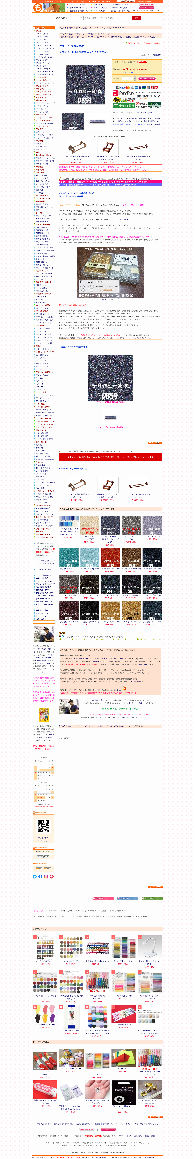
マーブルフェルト (43, 54)
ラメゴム (39, 378)
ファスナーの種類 (43, 328)
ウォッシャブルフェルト (45, 45)
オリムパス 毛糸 (42, 184)
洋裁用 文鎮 (40, 302)
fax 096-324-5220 (102, 1157)
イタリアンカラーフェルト (45, 57)
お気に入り (98, 5)
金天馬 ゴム (40, 389)
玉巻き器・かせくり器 (44, 207)
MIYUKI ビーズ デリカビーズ (98, 34)
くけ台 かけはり (42, 288)
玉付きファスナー (43, 331)
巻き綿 (50, 497)
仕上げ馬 (39, 299)
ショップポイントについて (45, 581)
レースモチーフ (42, 222)
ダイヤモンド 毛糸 (43, 187)
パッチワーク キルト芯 (44, 511)
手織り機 (46, 204)
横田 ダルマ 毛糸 (42, 181)
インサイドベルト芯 (43, 323)
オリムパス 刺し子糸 (44, 274)
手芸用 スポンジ (42, 500)
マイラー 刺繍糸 (42, 245)
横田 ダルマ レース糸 (44, 219)
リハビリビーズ (42, 112)
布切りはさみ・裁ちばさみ (45, 317)
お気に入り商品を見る (144, 113)
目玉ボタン (40, 149)
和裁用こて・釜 (42, 291)
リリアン (48, 366)
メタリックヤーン (43, 369)
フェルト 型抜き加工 (44, 69)
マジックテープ (42, 660)
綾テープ (39, 366)
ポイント (153, 11)
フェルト (49, 655)
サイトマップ (41, 616)
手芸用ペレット (42, 144)
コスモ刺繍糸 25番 (43, 239)
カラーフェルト (42, 42)
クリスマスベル (49, 158)
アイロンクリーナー (43, 398)
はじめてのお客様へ (77, 5)
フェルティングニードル (45, 83)
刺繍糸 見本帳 (41, 253)
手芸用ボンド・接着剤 (44, 135)
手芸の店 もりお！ (66, 34)
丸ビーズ (39, 103)
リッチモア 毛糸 (42, 178)
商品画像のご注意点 (43, 587)
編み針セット (41, 210)
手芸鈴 (38, 158)
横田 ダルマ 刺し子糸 (44, 276)
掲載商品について (43, 590)
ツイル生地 (40, 477)
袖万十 (43, 297)
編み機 (38, 204)
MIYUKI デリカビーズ (110, 299)
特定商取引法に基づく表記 (120, 11)
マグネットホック (43, 349)
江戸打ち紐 (40, 358)
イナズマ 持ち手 (42, 520)
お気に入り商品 (42, 578)
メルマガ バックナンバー (44, 613)
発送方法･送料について (79, 11)
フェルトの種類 (42, 37)
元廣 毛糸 (39, 190)
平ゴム (38, 375)
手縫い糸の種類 (42, 436)
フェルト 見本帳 (42, 34)
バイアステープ (42, 363)
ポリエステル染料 (43, 456)
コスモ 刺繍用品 (42, 236)
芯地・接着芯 (41, 488)
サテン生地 (40, 479)
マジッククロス (46, 663)
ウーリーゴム (41, 386)
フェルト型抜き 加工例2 (45, 74)
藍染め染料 (39, 459)
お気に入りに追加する (123, 113)
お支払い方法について (78, 8)
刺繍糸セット (40, 250)
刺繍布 (38, 256)
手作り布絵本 (41, 649)
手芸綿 (38, 494)
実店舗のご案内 (42, 610)
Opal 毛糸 (39, 193)
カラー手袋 (40, 132)
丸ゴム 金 (39, 381)
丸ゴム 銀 (39, 384)
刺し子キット (41, 279)
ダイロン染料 (41, 450)
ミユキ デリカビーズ (81, 658)
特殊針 (38, 412)
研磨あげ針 (47, 410)
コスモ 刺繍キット (43, 265)
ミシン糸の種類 (42, 433)
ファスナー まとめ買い (44, 343)
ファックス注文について (45, 584)
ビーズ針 (51, 412)
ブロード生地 (41, 474)
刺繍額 (52, 256)
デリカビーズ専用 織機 (44, 123)
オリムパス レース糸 (44, 216)
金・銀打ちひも (42, 355)
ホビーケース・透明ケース (45, 138)
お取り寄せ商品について (45, 593)
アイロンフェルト (43, 51)
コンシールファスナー (44, 334)
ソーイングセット (43, 314)
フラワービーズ (42, 106)
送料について (120, 118)
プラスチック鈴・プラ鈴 (45, 161)
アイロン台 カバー (43, 401)
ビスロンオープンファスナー (45, 340)
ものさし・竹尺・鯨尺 (44, 320)
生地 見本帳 (40, 465)
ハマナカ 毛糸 (41, 175)
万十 (37, 297)
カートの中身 (155, 118)
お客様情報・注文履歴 (119, 5)
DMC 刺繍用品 (41, 227)
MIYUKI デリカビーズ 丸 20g (144, 37)
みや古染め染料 (42, 453)
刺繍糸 (36, 657)
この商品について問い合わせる (127, 121)
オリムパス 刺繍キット (44, 268)
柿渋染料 (39, 448)
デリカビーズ (125, 219)
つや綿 (38, 497)
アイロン (39, 395)
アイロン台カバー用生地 (45, 482)
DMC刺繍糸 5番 (42, 230)
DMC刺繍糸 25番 (42, 233)
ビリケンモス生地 (43, 468)
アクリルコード (42, 361)
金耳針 (38, 410)
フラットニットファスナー (45, 337)
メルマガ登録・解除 (43, 569)
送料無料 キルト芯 (43, 508)
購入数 (116, 78)
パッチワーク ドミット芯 (44, 514)
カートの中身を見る (120, 8)
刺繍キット (40, 259)
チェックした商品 (100, 8)
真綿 (44, 497)
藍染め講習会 (49, 459)
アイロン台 (49, 395)
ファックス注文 (99, 11)
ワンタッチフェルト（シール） (45, 48)
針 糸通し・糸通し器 (44, 415)
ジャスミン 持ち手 (43, 523)
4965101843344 (156, 55)
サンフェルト (41, 39)
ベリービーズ (41, 109)
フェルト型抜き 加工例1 (45, 71)
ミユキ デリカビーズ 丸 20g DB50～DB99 (107, 658)
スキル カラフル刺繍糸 (44, 247)
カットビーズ (50, 103)
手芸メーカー (80, 34)
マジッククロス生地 (43, 485)
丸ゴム (45, 375)
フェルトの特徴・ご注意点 (45, 596)
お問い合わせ (41, 619)
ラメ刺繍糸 (50, 250)
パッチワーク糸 (42, 308)
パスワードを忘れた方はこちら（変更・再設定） (138, 1136)
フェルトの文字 (42, 60)
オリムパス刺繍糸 (43, 242)
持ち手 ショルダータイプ (44, 526)
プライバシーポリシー (123, 1124)
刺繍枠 (45, 256)
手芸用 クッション (43, 502)
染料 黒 (39, 445)
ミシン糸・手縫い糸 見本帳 (44, 439)
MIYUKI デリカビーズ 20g (121, 37)
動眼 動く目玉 (41, 147)
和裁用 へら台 (41, 285)
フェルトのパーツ (43, 63)
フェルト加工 (41, 66)
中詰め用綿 (47, 494)
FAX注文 (157, 124)
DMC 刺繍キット (42, 262)
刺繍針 (44, 412)
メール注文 (148, 124)
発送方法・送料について (45, 601)
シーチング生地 (42, 471)
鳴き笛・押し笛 (42, 164)
